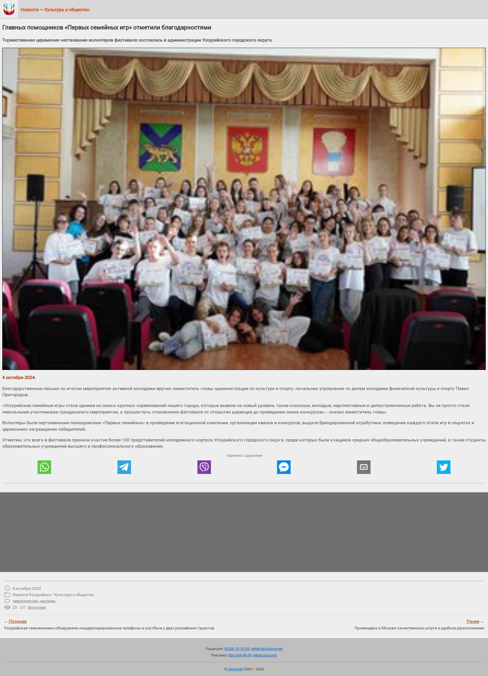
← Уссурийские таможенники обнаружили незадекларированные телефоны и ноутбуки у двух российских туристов (109, 624)
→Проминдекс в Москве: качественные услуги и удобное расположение (419, 624)
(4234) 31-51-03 (237, 649)
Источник (37, 607)
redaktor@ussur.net (267, 649)
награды (48, 601)
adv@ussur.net (265, 655)
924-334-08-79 (239, 655)
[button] (44, 467)
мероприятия (25, 601)
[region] (244, 532)
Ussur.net (235, 669)
